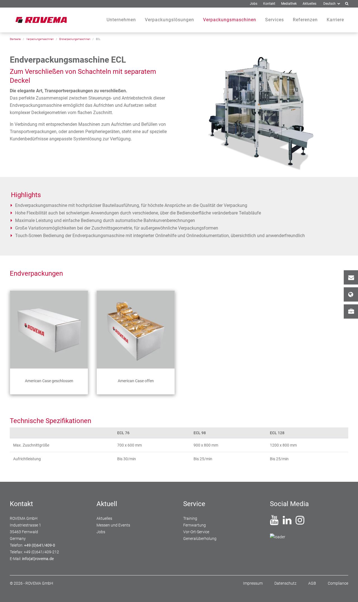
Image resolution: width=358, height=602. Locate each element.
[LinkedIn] (287, 522)
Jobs (351, 311)
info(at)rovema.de (38, 558)
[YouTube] (274, 522)
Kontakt (351, 277)
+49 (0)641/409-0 (39, 545)
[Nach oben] (347, 591)
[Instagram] (300, 522)
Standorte (351, 294)
